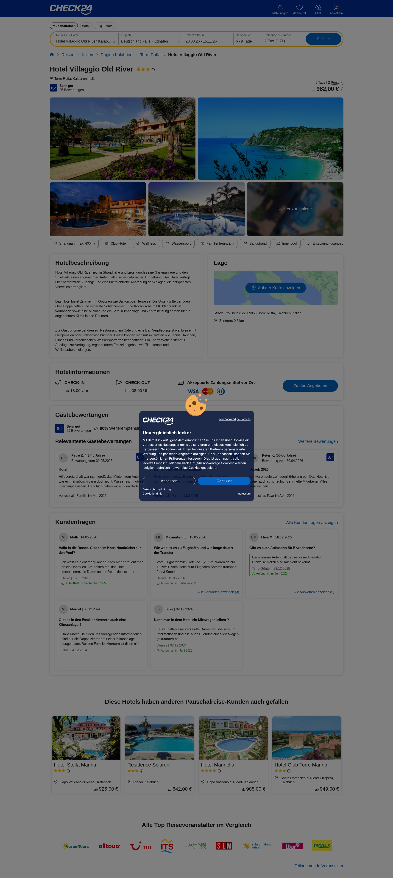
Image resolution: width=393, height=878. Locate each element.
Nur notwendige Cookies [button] (235, 419)
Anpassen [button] (169, 481)
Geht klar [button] (224, 481)
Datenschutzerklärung (157, 489)
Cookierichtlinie (152, 493)
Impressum (244, 493)
